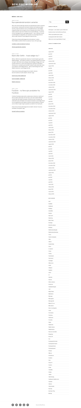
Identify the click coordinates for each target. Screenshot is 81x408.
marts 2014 (51, 127)
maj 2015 (50, 99)
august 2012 (51, 172)
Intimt (50, 272)
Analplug (50, 208)
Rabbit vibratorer (16, 81)
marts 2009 (51, 191)
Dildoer (50, 241)
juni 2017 (50, 54)
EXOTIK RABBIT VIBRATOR (18, 78)
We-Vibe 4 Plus (52, 391)
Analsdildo (51, 210)
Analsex (50, 213)
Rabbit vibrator (52, 327)
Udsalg (50, 372)
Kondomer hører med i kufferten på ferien (57, 32)
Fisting (50, 253)
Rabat (50, 322)
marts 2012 (51, 184)
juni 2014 (50, 120)
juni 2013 (50, 148)
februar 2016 (51, 77)
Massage (51, 296)
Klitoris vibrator (52, 282)
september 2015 (52, 89)
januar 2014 (51, 132)
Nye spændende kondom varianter (25, 22)
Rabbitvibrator (52, 329)
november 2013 (52, 137)
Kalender (50, 277)
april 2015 (51, 101)
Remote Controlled (53, 331)
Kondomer (51, 284)
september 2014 (52, 113)
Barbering (51, 218)
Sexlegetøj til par (52, 346)
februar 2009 (51, 193)
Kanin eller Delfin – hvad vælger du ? (25, 56)
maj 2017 (50, 56)
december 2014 (52, 106)
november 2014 (52, 108)
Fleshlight (51, 260)
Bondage (50, 222)
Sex (49, 338)
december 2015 (52, 82)
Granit (50, 265)
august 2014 (51, 115)
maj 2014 (50, 122)
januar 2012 (51, 189)
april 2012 (50, 182)
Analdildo (50, 203)
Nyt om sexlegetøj (52, 308)
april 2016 (51, 73)
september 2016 (52, 63)
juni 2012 (50, 177)
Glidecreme (51, 263)
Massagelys (51, 298)
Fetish (50, 251)
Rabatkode (51, 324)
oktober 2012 (51, 167)
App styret (51, 215)
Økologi (50, 393)
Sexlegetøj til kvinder (53, 341)
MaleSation (51, 293)
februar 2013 (51, 158)
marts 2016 (51, 75)
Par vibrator (51, 312)
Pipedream (51, 317)
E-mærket (51, 248)
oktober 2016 (51, 61)
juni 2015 (50, 96)
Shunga (50, 350)
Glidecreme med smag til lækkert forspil (57, 39)
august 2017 (51, 51)
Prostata (50, 319)
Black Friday (51, 220)
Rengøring (51, 334)
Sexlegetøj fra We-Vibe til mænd (55, 36)
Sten (50, 360)
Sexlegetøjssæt (52, 348)
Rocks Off (51, 336)
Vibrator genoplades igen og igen (56, 34)
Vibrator (50, 383)
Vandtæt (50, 381)
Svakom (50, 365)
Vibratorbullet (51, 386)
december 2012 (52, 163)
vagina (50, 374)
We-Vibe (50, 388)
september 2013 (52, 141)
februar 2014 (51, 129)
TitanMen (51, 369)
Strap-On (50, 362)
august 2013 (51, 144)
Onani (50, 310)
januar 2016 (51, 80)
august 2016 (51, 65)
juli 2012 (50, 175)
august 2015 (51, 92)
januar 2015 (51, 103)
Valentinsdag (51, 376)
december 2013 (52, 134)
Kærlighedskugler (52, 286)
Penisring (50, 315)
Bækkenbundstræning (53, 232)
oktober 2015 (51, 87)
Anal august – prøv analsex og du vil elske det (58, 29)
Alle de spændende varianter (19, 47)
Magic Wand (51, 291)
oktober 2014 (51, 110)
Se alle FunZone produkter (18, 111)
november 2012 (52, 165)
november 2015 (52, 84)
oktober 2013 (51, 139)
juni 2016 (50, 70)
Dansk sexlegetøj (52, 237)
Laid (49, 289)
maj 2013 (50, 151)
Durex (50, 246)
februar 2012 (51, 186)
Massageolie (51, 300)
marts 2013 (51, 156)
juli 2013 (50, 146)
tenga (50, 367)
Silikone (50, 353)
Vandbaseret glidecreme (54, 379)
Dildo (50, 239)
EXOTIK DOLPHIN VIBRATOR (19, 75)
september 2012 (52, 170)
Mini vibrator (51, 305)
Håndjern (50, 267)
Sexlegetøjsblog (25, 4)
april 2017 (50, 58)
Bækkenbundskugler (53, 229)
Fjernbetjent (51, 255)
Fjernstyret (51, 258)
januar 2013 (51, 160)
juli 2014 (50, 118)
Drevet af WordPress (40, 404)
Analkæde (51, 206)
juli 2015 (50, 94)
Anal (49, 201)
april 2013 (50, 153)
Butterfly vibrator (52, 225)
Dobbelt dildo (51, 244)
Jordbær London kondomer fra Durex (21, 44)
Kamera (50, 279)
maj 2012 (50, 179)
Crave (50, 234)
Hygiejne (50, 270)
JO (49, 274)
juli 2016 (50, 68)
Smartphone (51, 355)
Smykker (50, 357)
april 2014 (51, 125)
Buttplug (50, 227)
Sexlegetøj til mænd (53, 343)
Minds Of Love (52, 303)
